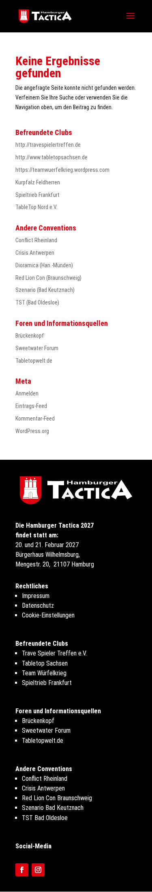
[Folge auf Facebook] (21, 869)
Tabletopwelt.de (33, 360)
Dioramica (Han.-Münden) (44, 265)
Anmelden (27, 393)
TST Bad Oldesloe (45, 818)
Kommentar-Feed (35, 418)
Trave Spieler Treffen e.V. (54, 653)
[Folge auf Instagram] (38, 869)
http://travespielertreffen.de (48, 145)
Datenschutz (38, 605)
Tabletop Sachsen (45, 663)
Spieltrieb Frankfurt (37, 195)
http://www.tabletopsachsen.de (51, 157)
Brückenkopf (29, 335)
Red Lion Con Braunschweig (57, 798)
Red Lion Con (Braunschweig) (48, 278)
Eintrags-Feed (31, 406)
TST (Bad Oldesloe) (37, 302)
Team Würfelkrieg (44, 673)
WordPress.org (32, 431)
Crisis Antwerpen (34, 252)
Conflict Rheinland (36, 240)
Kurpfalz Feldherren (37, 182)
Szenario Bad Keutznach (52, 808)
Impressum (35, 596)
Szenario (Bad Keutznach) (45, 290)
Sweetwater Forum (36, 348)
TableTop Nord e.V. (36, 207)
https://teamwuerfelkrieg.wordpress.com (62, 170)
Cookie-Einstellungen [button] (48, 615)
